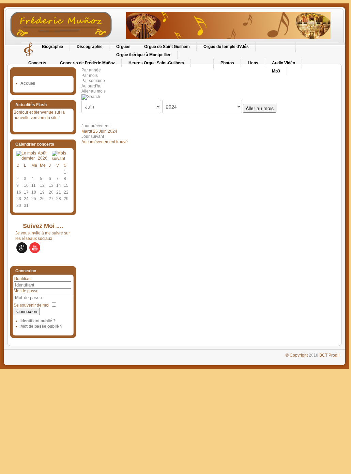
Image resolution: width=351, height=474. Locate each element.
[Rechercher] (90, 96)
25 (33, 198)
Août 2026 (42, 156)
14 (58, 185)
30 (18, 205)
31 (26, 205)
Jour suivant (92, 136)
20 (51, 192)
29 (66, 198)
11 (33, 185)
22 (66, 192)
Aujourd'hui (92, 86)
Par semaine (93, 80)
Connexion (26, 311)
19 (42, 192)
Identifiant (23, 278)
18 (33, 192)
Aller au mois (93, 91)
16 (18, 192)
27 (51, 198)
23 (18, 198)
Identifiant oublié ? (38, 320)
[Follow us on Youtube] (34, 247)
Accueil (27, 83)
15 (66, 185)
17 (26, 192)
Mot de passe (26, 291)
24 (26, 198)
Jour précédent (95, 126)
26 (42, 198)
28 (58, 198)
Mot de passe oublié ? (41, 326)
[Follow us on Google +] (21, 247)
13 (51, 185)
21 (58, 192)
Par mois (89, 75)
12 (42, 185)
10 (26, 185)
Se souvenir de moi (31, 305)
